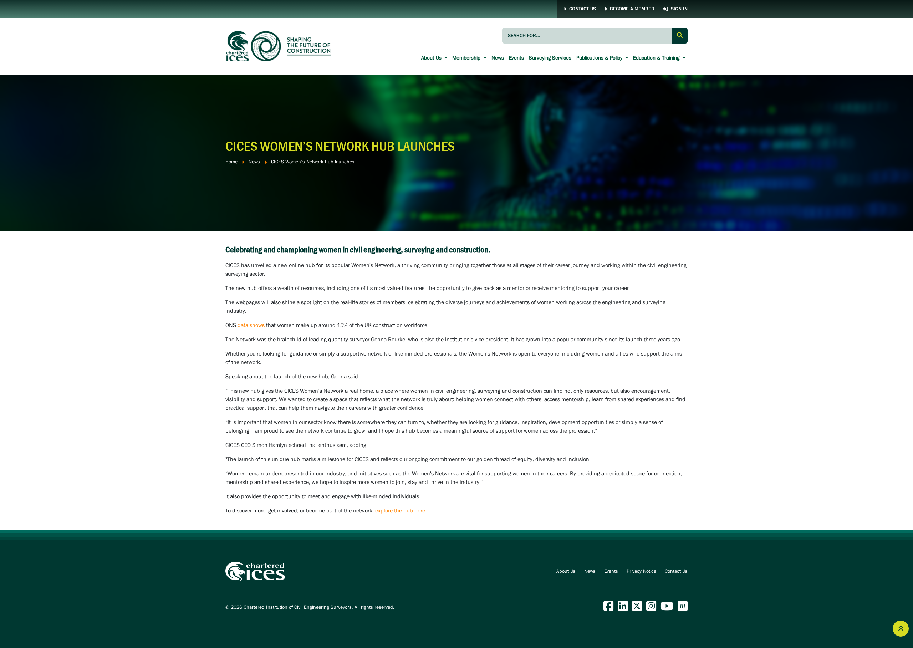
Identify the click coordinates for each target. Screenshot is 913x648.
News (497, 58)
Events (516, 58)
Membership (467, 58)
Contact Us (582, 9)
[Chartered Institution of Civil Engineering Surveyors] (278, 46)
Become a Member (632, 9)
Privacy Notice (641, 571)
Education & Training (657, 58)
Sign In (679, 9)
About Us (432, 58)
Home (231, 162)
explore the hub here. (401, 510)
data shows (251, 325)
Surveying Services (550, 58)
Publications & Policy (600, 58)
